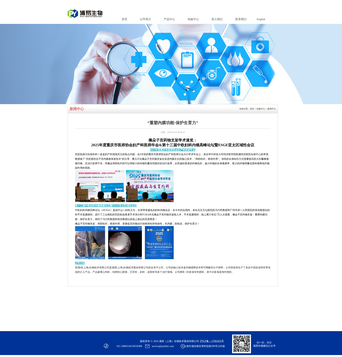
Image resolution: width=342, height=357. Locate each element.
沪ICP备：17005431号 (212, 341)
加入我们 (217, 19)
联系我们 (241, 19)
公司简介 (145, 19)
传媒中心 (193, 19)
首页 (124, 19)
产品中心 (169, 19)
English (261, 19)
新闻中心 (271, 109)
